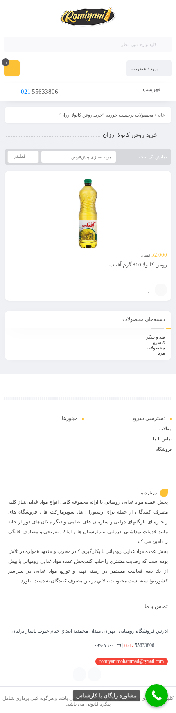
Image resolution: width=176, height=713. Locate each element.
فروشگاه (164, 449)
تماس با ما (162, 438)
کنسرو (159, 342)
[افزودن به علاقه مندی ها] (148, 290)
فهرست (152, 89)
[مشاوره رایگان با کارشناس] (156, 695)
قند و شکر (155, 337)
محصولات (156, 347)
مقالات (165, 428)
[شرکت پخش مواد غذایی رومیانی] (88, 17)
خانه (161, 114)
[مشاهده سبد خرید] (12, 69)
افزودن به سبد (161, 290)
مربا (161, 353)
